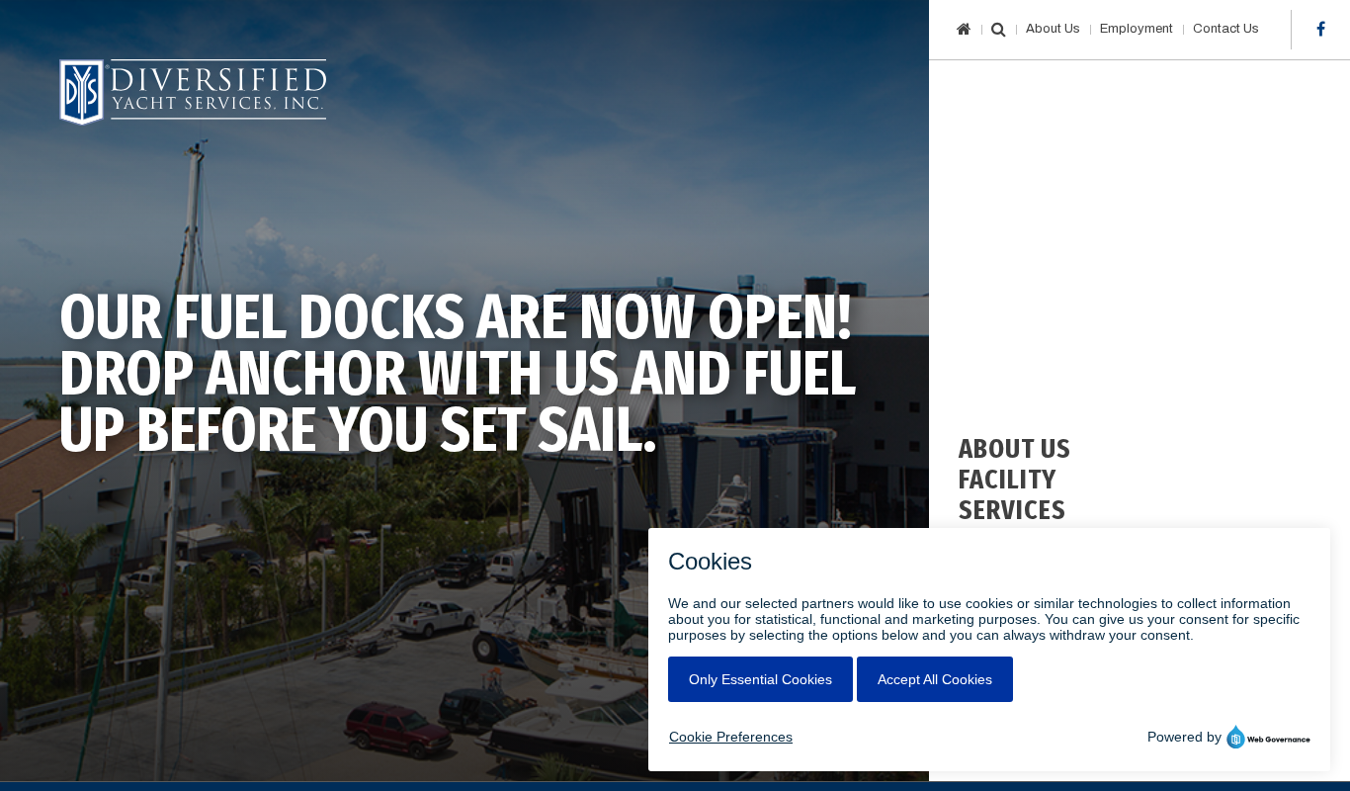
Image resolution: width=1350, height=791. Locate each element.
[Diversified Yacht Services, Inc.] (192, 92)
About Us (1053, 29)
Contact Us (1226, 29)
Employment (1136, 29)
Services (1012, 509)
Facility (1007, 479)
